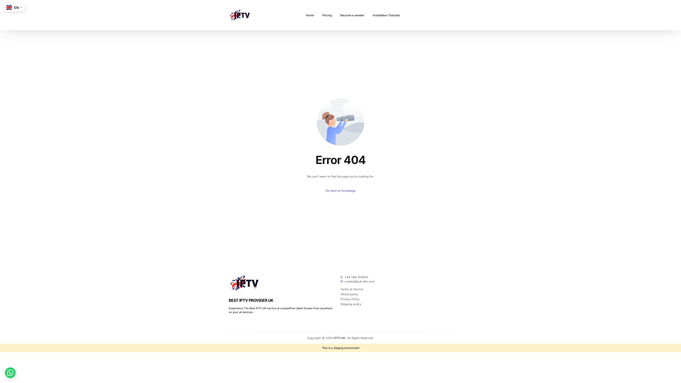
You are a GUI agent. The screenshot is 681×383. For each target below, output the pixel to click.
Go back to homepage (341, 190)
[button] (10, 372)
